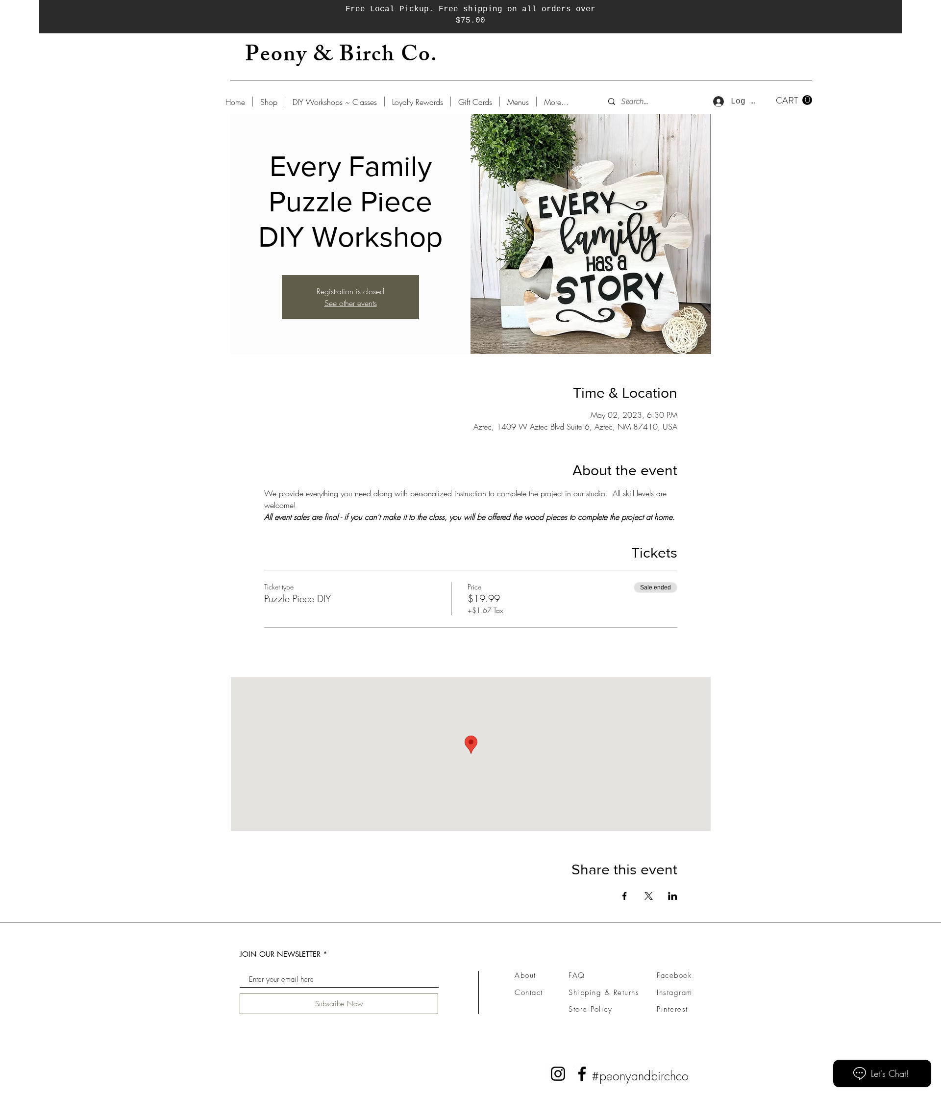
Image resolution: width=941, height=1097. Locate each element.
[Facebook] (582, 1073)
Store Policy (590, 1009)
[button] (794, 100)
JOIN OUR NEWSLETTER (280, 954)
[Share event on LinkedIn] (672, 896)
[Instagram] (558, 1073)
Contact (529, 992)
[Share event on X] (648, 896)
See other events (350, 303)
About (525, 975)
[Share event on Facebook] (624, 896)
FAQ (577, 975)
